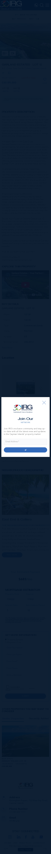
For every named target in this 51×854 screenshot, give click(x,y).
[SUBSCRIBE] (25, 449)
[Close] (44, 402)
